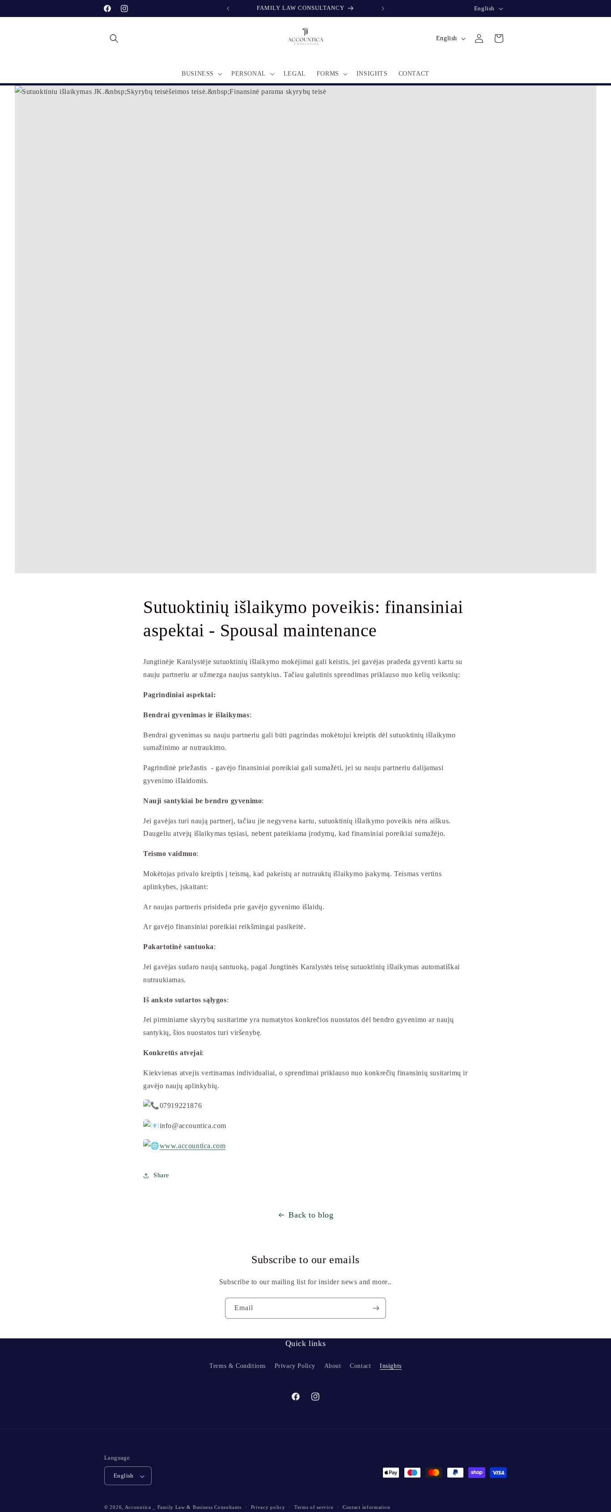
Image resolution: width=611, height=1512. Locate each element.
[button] (114, 38)
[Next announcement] (383, 8)
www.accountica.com (193, 1145)
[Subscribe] (376, 1308)
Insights (391, 1365)
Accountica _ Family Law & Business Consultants (183, 1507)
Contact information (366, 1507)
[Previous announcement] (228, 8)
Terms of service (313, 1507)
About (332, 1365)
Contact (360, 1365)
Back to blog (311, 1214)
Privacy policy (268, 1507)
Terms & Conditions (237, 1365)
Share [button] (161, 1175)
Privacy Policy (295, 1365)
